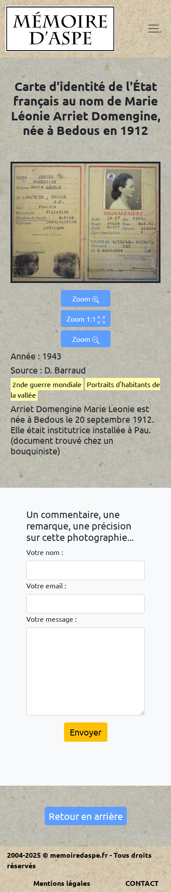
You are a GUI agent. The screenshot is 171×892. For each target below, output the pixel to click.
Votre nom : (44, 552)
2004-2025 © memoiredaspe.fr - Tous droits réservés (79, 860)
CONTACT (142, 883)
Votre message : (51, 618)
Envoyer (86, 731)
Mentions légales (61, 883)
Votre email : (46, 585)
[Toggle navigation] (153, 28)
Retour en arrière (86, 816)
